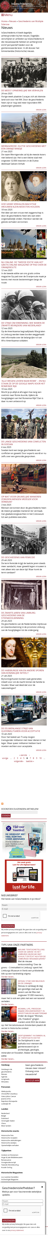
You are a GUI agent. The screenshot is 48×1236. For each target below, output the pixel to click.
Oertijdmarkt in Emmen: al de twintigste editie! (32, 1036)
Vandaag (5, 1065)
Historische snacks (10, 1131)
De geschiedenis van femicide (18, 557)
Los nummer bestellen (10, 1177)
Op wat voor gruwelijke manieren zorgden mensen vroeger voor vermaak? (21, 499)
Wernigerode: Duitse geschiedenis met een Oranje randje (23, 147)
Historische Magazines (12, 1172)
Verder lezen (41, 110)
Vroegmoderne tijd (8, 1162)
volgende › (19, 761)
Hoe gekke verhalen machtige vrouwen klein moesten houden (20, 205)
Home (4, 21)
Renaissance (6, 1160)
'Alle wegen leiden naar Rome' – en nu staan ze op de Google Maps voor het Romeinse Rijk (23, 383)
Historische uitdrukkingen (11, 1140)
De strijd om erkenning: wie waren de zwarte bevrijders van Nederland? (23, 324)
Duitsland (5, 1118)
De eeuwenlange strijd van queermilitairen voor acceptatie (20, 729)
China (3, 1123)
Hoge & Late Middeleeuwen (12, 1157)
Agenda (4, 1077)
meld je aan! (32, 1080)
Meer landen (6, 1126)
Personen (5, 1087)
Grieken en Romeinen (9, 1155)
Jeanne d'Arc (6, 1099)
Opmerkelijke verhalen (10, 1145)
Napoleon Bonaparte (9, 1101)
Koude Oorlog (6, 1167)
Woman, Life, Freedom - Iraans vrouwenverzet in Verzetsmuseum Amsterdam (32, 1010)
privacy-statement (17, 1230)
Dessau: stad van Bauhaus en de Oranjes (31, 982)
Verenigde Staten (8, 1121)
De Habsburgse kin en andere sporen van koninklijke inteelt (22, 671)
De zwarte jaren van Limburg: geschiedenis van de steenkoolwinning (18, 615)
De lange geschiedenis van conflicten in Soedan (23, 443)
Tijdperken (6, 1150)
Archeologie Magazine (9, 1179)
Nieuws (12, 21)
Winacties (5, 1082)
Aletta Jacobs (6, 1091)
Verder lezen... (8, 976)
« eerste (23, 755)
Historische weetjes (9, 1143)
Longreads (5, 1079)
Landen (4, 1109)
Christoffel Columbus (9, 1094)
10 (40, 758)
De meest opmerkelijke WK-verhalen (22, 90)
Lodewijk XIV (6, 1104)
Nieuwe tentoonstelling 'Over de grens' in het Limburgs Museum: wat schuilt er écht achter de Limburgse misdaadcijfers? (32, 954)
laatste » (30, 761)
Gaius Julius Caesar (8, 1096)
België (3, 1116)
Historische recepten (9, 1138)
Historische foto (7, 1135)
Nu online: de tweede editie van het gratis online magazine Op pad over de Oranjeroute (24, 265)
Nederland (5, 1113)
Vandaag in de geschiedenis (6, 1070)
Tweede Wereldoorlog (10, 1165)
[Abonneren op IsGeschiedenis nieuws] (24, 804)
